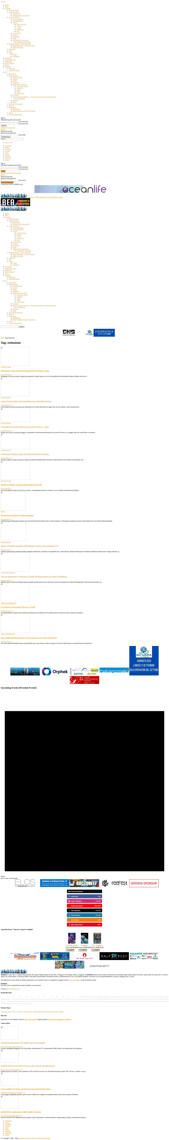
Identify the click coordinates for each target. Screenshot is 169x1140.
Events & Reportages (15, 114)
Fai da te (15, 35)
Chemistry (19, 88)
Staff (10, 51)
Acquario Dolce (13, 12)
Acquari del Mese (18, 19)
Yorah (20, 1003)
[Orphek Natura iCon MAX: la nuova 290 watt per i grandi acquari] (9, 1062)
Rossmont (83, 1001)
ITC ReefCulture (114, 999)
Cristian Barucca (6, 611)
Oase (16, 1001)
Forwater (19, 1011)
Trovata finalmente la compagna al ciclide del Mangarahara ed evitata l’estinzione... (34, 577)
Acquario (7, 8)
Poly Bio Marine (44, 1001)
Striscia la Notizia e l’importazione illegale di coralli (21, 485)
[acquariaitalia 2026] (144, 675)
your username (23, 121)
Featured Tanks (17, 77)
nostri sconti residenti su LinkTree (59, 1019)
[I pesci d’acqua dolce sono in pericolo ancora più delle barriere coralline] (15, 396)
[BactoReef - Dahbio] (84, 887)
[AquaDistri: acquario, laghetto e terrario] (144, 960)
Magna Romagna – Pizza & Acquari (20, 44)
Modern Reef (163, 999)
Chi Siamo (8, 149)
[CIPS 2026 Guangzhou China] (84, 683)
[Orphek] (54, 675)
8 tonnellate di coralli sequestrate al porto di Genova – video (25, 427)
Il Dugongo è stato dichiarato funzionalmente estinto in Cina (25, 371)
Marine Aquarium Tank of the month (24, 111)
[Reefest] (114, 887)
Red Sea (57, 1001)
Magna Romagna (18, 47)
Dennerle (51, 999)
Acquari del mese (10, 60)
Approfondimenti (18, 21)
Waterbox (159, 1001)
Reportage (16, 83)
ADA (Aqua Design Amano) (93, 997)
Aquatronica (164, 997)
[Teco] (25, 675)
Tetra (121, 1001)
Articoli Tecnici (21, 24)
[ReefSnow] (25, 960)
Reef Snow (54, 1011)
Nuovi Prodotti (9, 63)
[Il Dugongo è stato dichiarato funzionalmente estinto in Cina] (15, 365)
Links (6, 153)
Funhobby (82, 999)
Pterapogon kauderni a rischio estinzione (17, 515)
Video (14, 38)
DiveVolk (57, 999)
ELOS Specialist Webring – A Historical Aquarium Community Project (34, 97)
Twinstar (135, 1001)
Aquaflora (121, 997)
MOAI (157, 999)
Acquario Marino (14, 17)
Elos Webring (20, 99)
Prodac (52, 1001)
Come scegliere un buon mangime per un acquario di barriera (25, 1089)
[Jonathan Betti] (99, 968)
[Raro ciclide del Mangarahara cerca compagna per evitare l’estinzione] (15, 632)
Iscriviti (7, 155)
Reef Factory (64, 1001)
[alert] (84, 785)
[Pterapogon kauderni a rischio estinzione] (13, 510)
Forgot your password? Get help (11, 173)
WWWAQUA (4, 1003)
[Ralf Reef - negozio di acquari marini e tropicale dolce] (114, 960)
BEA (13, 1011)
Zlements (25, 1003)
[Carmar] (84, 675)
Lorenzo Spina (5, 405)
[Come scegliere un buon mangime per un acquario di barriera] (9, 1085)
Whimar (165, 1001)
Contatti (7, 151)
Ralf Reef (46, 1011)
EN (6, 72)
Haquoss (101, 999)
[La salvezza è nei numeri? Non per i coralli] (15, 601)
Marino (7, 5)
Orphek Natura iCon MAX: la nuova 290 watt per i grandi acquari (28, 1066)
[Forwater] (54, 887)
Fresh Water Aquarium (16, 104)
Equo (69, 999)
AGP (102, 997)
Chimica (19, 26)
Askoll (2, 999)
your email (22, 135)
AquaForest (128, 997)
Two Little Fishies (144, 1001)
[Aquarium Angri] (54, 960)
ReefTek (77, 1001)
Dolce (6, 7)
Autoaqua (11, 999)
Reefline (71, 1001)
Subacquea (16, 56)
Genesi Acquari (90, 999)
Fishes (18, 91)
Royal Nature (100, 1001)
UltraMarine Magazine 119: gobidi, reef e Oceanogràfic (23, 1043)
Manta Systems (145, 999)
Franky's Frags (28, 1011)
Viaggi (11, 53)
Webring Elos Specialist (23, 42)
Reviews (11, 106)
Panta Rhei (27, 1001)
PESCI (3, 511)
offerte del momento (31, 1019)
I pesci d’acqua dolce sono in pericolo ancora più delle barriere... (26, 401)
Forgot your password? (8, 127)
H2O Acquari (38, 1011)
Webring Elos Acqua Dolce (21, 15)
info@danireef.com (14, 989)
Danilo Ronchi (5, 374)
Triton (125, 1001)
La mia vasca (17, 33)
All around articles (22, 86)
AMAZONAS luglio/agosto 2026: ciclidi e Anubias (21, 1112)
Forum (7, 65)
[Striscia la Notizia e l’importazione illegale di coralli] (15, 479)
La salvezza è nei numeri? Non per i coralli (18, 607)
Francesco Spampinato (15, 1093)
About (11, 113)
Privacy (3, 129)
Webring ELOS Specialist (20, 40)
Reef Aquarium (13, 76)
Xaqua (10, 1003)
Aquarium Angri (6, 1011)
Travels (15, 79)
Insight (15, 81)
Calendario (12, 49)
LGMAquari (137, 999)
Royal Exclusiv (91, 1001)
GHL (97, 999)
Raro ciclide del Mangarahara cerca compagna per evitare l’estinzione (29, 638)
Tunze (130, 1001)
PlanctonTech (35, 1001)
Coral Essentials (29, 999)
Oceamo (21, 1001)
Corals (18, 90)
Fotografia (8, 67)
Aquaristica (135, 997)
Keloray (130, 999)
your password (23, 123)
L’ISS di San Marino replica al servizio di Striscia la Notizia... (25, 454)
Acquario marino (74, 980)
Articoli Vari (16, 14)
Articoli (15, 22)
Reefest (61, 1011)
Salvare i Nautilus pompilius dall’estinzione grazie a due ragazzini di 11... (30, 546)
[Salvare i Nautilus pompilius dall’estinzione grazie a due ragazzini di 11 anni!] (13, 540)
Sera (111, 1001)
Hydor (106, 999)
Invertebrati (19, 30)
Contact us (8, 158)
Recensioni (8, 58)
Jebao (121, 999)
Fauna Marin (75, 999)
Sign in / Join (9, 142)
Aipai (106, 997)
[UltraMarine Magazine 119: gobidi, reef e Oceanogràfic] (9, 1039)
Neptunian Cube (5, 1001)
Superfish (116, 1001)
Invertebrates (20, 93)
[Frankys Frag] (69, 968)
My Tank (15, 95)
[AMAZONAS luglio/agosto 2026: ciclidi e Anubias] (9, 1108)
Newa (12, 1001)
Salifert (107, 1001)
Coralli (18, 28)
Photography (13, 107)
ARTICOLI (4, 1093)
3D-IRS (83, 997)
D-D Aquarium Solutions (40, 999)
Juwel (125, 999)
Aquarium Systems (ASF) (146, 997)
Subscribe (8, 156)
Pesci (18, 31)
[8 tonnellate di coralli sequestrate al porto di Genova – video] (15, 421)
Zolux (30, 1003)
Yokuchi (15, 1003)
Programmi (16, 37)
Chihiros (21, 999)
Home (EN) (12, 74)
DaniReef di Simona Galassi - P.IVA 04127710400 (34, 1138)
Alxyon (111, 997)
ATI (6, 999)
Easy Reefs (64, 999)
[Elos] (25, 887)
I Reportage (8, 61)
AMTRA (116, 997)
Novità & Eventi (14, 10)
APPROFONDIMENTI (8, 603)
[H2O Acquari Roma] (114, 675)
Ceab (16, 999)
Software (15, 100)
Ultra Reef (153, 1001)
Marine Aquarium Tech (20, 84)
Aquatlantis (157, 997)
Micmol (153, 999)
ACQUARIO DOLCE (8, 573)
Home (3, 338)
